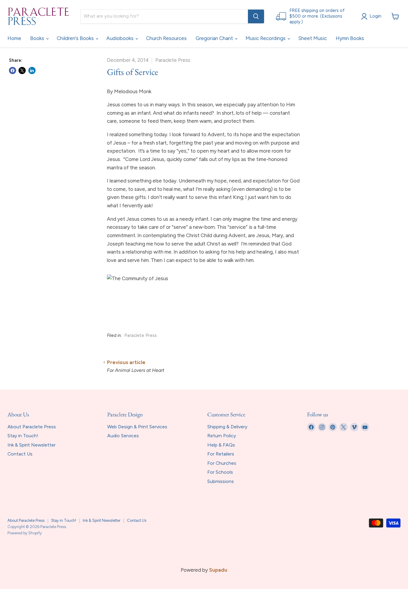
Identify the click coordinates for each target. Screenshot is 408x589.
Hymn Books (350, 38)
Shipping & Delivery (227, 427)
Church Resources (166, 38)
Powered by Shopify (24, 533)
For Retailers (220, 454)
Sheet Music (312, 38)
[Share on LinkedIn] (32, 70)
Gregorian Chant (215, 38)
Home (14, 38)
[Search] (256, 16)
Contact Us (20, 454)
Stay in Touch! (22, 435)
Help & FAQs (221, 445)
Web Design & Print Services (137, 427)
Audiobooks (120, 38)
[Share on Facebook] (12, 70)
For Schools (220, 472)
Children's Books (76, 38)
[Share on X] (22, 70)
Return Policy (221, 435)
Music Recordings (266, 38)
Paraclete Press (140, 335)
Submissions (220, 481)
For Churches (221, 463)
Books (37, 38)
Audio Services (123, 435)
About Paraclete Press (31, 427)
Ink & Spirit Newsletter (31, 445)
